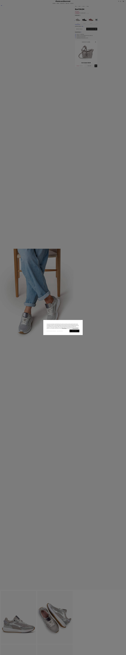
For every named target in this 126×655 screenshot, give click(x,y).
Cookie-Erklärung (64, 328)
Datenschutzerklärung (75, 328)
